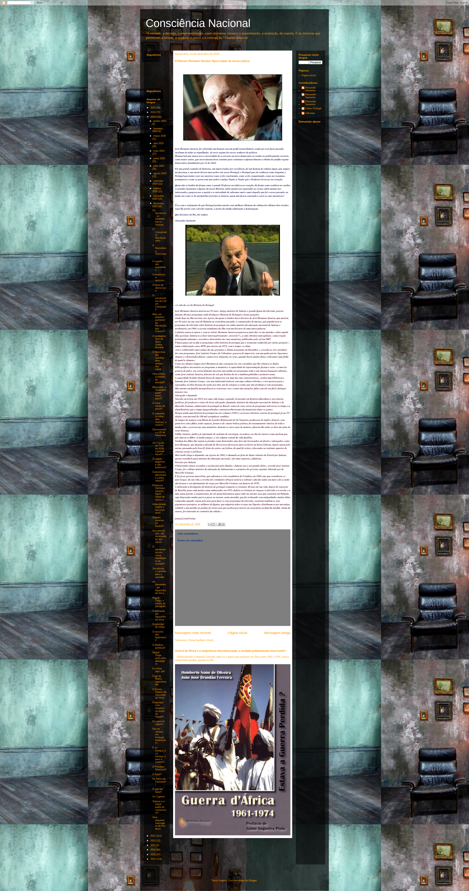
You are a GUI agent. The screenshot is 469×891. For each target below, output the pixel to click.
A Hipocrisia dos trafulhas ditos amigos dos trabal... (158, 361)
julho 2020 (158, 165)
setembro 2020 (157, 182)
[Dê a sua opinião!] (213, 524)
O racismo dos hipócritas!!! (159, 636)
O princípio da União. (158, 625)
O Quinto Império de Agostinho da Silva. (159, 693)
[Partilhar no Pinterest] (223, 524)
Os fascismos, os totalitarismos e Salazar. (159, 217)
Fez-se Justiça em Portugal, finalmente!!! (159, 735)
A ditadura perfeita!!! (158, 646)
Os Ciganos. (159, 796)
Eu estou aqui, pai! (158, 670)
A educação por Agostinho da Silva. (159, 615)
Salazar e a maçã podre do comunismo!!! (159, 807)
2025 (153, 854)
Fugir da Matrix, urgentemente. (159, 680)
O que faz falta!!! (157, 790)
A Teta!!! (156, 774)
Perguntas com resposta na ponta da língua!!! (158, 709)
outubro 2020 (156, 190)
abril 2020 (158, 143)
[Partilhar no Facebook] (220, 524)
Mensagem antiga (277, 633)
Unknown (310, 113)
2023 (153, 845)
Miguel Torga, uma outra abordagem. (159, 658)
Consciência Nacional (198, 23)
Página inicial (237, 633)
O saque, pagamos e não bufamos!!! (159, 463)
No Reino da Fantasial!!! (159, 781)
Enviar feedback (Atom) (201, 640)
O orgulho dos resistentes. (159, 265)
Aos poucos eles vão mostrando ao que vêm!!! (159, 536)
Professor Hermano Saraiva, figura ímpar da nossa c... (159, 492)
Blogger (253, 880)
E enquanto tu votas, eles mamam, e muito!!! (159, 419)
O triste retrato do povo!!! (158, 406)
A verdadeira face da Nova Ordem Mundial (159, 342)
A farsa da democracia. (159, 288)
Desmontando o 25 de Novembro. (159, 433)
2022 (153, 840)
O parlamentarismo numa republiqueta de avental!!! (159, 555)
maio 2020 (158, 150)
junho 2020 (159, 158)
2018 (153, 107)
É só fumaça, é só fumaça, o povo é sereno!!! (159, 754)
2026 (153, 859)
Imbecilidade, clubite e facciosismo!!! (159, 508)
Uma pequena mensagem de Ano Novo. (158, 823)
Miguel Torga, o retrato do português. (159, 602)
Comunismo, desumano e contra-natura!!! (159, 476)
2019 (153, 112)
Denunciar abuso (309, 121)
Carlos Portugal (313, 108)
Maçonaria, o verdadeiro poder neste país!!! (159, 393)
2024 (153, 849)
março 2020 (159, 135)
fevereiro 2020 (157, 130)
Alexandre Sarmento (310, 89)
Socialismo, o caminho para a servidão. (159, 572)
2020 (153, 117)
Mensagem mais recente (193, 633)
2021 (153, 835)
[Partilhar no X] (216, 524)
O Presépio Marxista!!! (159, 768)
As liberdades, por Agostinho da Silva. (159, 587)
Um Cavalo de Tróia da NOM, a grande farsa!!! (158, 448)
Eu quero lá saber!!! (158, 723)
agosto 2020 (159, 173)
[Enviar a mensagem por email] (209, 524)
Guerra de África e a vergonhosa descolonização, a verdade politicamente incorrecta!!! (230, 650)
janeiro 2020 (159, 121)
